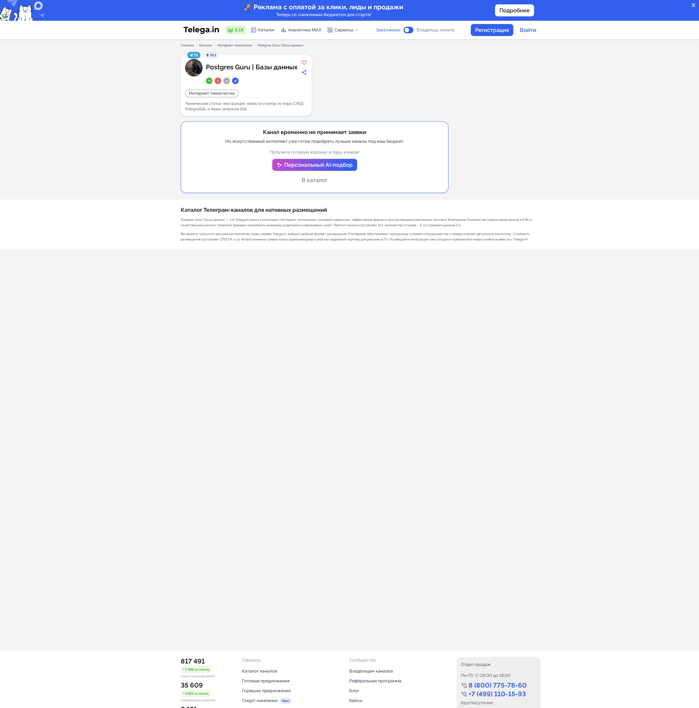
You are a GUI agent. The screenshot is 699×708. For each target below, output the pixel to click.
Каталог (266, 29)
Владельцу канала (436, 30)
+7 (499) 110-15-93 (497, 694)
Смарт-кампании (260, 700)
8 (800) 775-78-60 (498, 685)
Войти (528, 30)
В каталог (314, 180)
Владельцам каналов (371, 671)
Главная (187, 45)
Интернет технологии (235, 45)
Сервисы (343, 29)
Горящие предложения (266, 690)
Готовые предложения (265, 680)
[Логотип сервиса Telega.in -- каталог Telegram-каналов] (201, 30)
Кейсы (355, 700)
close (693, 5)
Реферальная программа (375, 680)
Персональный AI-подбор (318, 165)
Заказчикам (388, 30)
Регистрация (492, 30)
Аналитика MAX (304, 29)
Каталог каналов (259, 671)
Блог (354, 690)
